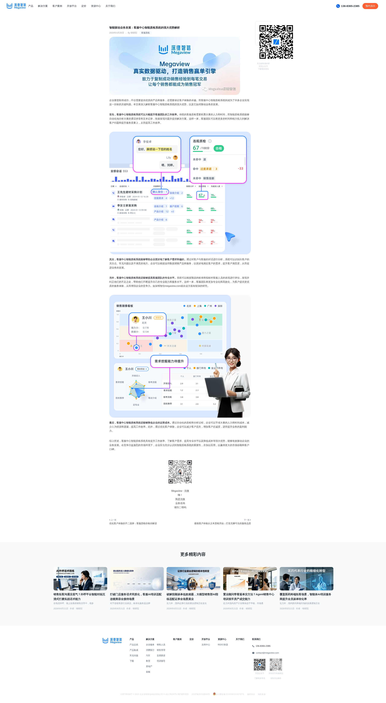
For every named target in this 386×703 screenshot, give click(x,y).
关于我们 (110, 6)
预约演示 (370, 6)
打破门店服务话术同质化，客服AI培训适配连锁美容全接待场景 (136, 597)
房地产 (149, 666)
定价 (83, 6)
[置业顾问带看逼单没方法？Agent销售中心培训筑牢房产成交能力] (250, 582)
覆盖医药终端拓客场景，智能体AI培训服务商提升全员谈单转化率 (305, 597)
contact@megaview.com (267, 653)
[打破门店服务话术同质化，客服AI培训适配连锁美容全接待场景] (137, 582)
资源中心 (96, 6)
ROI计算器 (223, 644)
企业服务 (150, 644)
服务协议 (251, 694)
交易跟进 (161, 655)
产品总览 (134, 644)
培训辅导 (161, 661)
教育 (148, 661)
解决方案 (43, 6)
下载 (132, 661)
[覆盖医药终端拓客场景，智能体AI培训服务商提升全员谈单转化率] (306, 582)
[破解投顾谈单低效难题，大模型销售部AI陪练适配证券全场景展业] (193, 582)
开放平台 (72, 6)
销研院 (134, 33)
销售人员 (161, 644)
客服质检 (145, 33)
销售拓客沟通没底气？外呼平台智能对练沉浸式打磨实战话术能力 (79, 597)
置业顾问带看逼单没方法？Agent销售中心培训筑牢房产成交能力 (248, 597)
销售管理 (161, 650)
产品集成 (134, 650)
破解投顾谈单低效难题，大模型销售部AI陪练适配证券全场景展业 (192, 597)
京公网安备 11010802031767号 (230, 694)
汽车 (148, 655)
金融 (148, 672)
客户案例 (57, 6)
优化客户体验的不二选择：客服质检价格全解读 (133, 523)
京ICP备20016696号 (200, 694)
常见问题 (134, 655)
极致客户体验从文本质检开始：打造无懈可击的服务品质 (222, 523)
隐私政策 (262, 694)
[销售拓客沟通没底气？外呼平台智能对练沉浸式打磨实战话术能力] (80, 582)
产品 (30, 6)
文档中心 (206, 644)
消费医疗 (150, 650)
